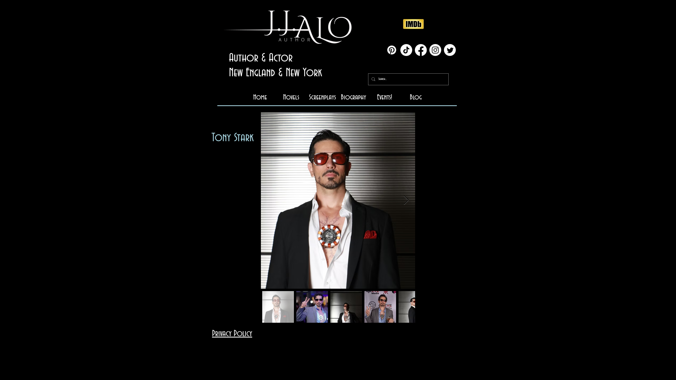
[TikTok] (406, 50)
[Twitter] (450, 50)
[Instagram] (435, 50)
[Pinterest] (392, 50)
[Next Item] (406, 200)
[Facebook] (421, 50)
